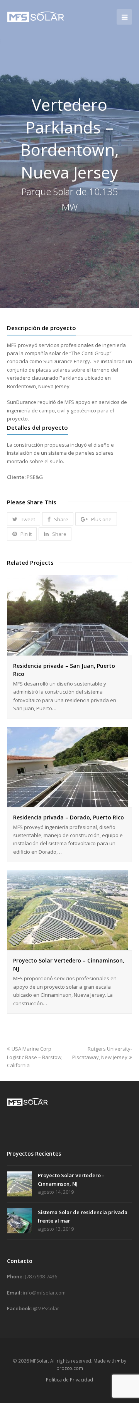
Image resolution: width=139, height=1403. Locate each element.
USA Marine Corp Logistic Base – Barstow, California (35, 1057)
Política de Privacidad (69, 1379)
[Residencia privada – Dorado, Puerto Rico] (67, 802)
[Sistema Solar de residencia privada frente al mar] (19, 1220)
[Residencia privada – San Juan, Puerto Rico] (67, 650)
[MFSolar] (36, 16)
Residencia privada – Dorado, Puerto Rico (68, 817)
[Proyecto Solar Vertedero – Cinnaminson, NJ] (67, 946)
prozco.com (69, 1368)
